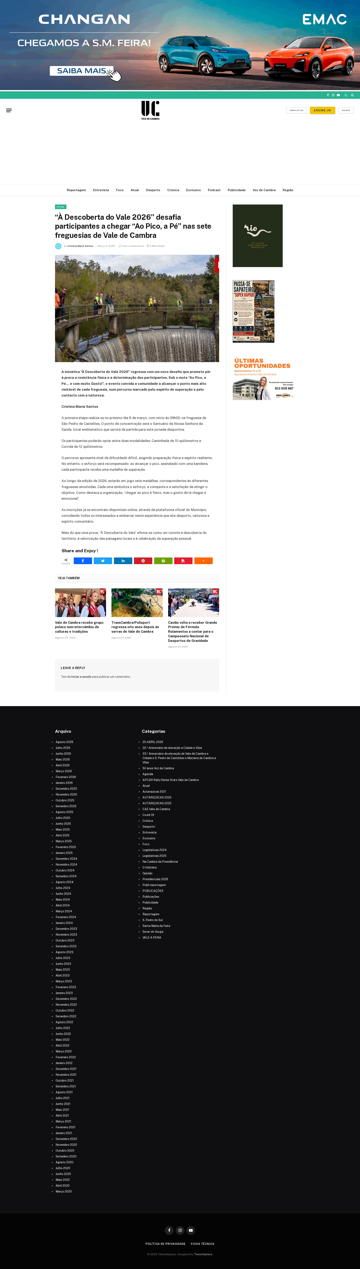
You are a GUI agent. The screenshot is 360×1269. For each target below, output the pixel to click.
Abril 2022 (62, 1045)
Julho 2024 (63, 888)
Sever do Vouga (152, 931)
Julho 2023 (63, 958)
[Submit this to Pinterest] (143, 560)
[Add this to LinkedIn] (123, 560)
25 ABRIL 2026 (152, 742)
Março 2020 (64, 1191)
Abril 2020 (63, 1185)
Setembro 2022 (66, 1016)
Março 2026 (64, 771)
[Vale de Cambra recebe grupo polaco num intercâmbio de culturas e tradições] (80, 602)
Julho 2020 (63, 1168)
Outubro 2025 (65, 800)
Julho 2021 (63, 1098)
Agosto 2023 (64, 952)
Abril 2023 (63, 975)
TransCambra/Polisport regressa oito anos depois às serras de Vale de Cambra (135, 627)
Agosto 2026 (64, 742)
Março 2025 (64, 841)
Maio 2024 (63, 899)
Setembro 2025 (66, 806)
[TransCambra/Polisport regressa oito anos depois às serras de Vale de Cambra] (136, 602)
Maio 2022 (63, 1039)
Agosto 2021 (64, 1092)
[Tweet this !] (103, 560)
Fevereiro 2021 (65, 1127)
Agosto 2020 (64, 1162)
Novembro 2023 (66, 934)
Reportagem (76, 190)
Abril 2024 (63, 905)
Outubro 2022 (65, 1010)
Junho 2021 (63, 1104)
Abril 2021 (62, 1115)
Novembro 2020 (66, 1144)
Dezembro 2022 (66, 998)
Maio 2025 (63, 829)
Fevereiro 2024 (66, 917)
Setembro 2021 (66, 1086)
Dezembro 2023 (66, 928)
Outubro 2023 (65, 940)
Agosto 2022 (64, 1022)
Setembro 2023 (66, 946)
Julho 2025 (63, 818)
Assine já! (322, 110)
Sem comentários (133, 246)
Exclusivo (193, 190)
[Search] (352, 95)
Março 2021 (63, 1121)
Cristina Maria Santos (80, 246)
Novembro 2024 (66, 864)
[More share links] (203, 560)
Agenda (147, 774)
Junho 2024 (63, 893)
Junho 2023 (63, 963)
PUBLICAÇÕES (152, 890)
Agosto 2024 (65, 882)
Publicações (150, 896)
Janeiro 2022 (64, 1063)
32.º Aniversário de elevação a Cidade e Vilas (172, 747)
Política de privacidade (166, 1243)
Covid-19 (148, 815)
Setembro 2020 (66, 1156)
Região (288, 190)
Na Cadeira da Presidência (160, 861)
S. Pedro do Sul (152, 920)
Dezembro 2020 (66, 1139)
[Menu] (9, 110)
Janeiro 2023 (64, 993)
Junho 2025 (63, 823)
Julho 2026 (63, 747)
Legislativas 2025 (154, 855)
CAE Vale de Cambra (156, 809)
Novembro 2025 (66, 794)
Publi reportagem (154, 885)
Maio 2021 (62, 1109)
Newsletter (296, 110)
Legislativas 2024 (154, 850)
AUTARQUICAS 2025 (156, 803)
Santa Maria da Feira (156, 926)
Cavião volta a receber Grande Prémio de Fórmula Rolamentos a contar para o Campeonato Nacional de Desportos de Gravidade (192, 632)
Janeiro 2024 (64, 923)
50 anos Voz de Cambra (158, 768)
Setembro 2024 (66, 876)
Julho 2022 (63, 1028)
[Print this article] (163, 560)
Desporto (153, 190)
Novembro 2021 (66, 1074)
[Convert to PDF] (183, 560)
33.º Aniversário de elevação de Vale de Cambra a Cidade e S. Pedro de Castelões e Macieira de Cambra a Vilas (179, 758)
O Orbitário (149, 867)
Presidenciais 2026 (155, 879)
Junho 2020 (63, 1174)
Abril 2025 (63, 835)
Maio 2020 (63, 1179)
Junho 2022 (63, 1034)
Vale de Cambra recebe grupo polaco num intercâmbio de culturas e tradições (79, 627)
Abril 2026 (63, 765)
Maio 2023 (63, 969)
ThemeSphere (203, 1254)
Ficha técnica (202, 1243)
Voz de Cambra (264, 190)
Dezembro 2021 (66, 1069)
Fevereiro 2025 (66, 847)
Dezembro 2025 (66, 788)
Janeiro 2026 (64, 782)
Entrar (346, 110)
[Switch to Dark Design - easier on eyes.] (346, 95)
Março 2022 (64, 1051)
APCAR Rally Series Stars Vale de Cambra (170, 780)
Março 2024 (64, 911)
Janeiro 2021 (64, 1133)
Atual (135, 190)
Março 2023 (64, 981)
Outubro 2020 (65, 1150)
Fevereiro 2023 (66, 987)
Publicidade (237, 190)
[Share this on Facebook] (83, 560)
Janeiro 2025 (64, 853)
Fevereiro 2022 (66, 1057)
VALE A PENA (151, 937)
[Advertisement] (180, 153)
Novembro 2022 (66, 1004)
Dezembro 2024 (66, 858)
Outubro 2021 (65, 1080)
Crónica (173, 190)
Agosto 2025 (64, 812)
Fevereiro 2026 (66, 777)
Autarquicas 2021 (154, 791)
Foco (120, 190)
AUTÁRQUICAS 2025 (156, 797)
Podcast (214, 190)
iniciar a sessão (81, 676)
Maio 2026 (63, 759)
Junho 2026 (63, 753)
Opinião (147, 873)
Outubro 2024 (65, 870)
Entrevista (101, 190)
